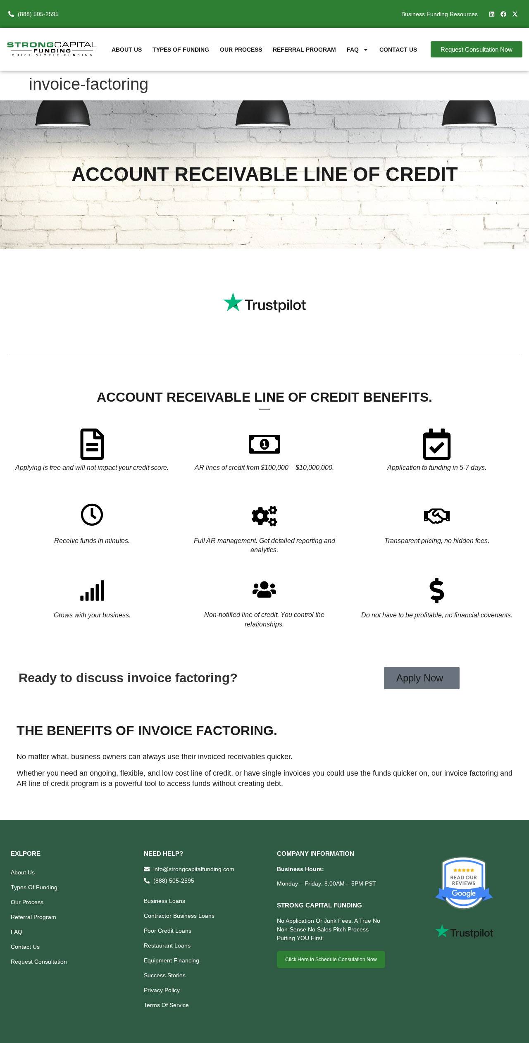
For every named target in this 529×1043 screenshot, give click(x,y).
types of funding (181, 49)
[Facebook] (503, 14)
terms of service (166, 1005)
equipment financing (171, 960)
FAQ (353, 49)
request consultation (39, 961)
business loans (164, 901)
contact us (398, 49)
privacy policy (162, 990)
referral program (304, 49)
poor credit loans (167, 930)
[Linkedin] (492, 14)
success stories (165, 975)
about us (127, 49)
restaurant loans (167, 945)
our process (241, 49)
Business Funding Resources (439, 14)
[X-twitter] (515, 14)
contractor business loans (179, 915)
